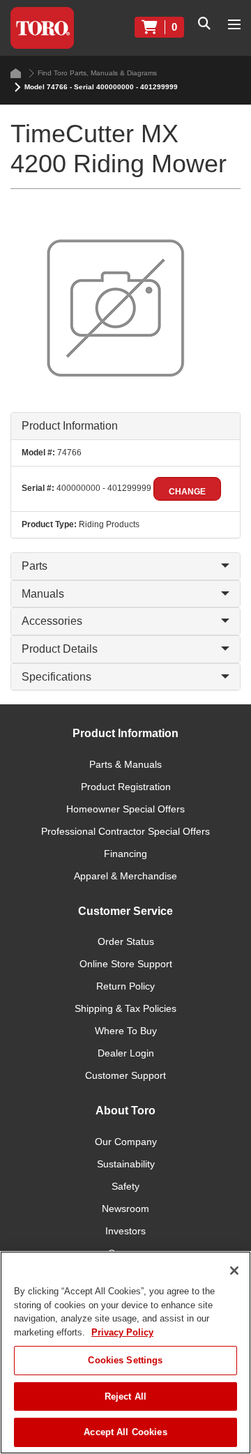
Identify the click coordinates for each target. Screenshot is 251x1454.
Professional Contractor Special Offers (125, 831)
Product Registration (126, 786)
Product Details (60, 649)
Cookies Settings (125, 1360)
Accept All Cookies (125, 1432)
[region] (125, 1352)
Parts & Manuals (125, 764)
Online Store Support (125, 963)
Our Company (126, 1141)
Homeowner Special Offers (125, 809)
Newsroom (125, 1208)
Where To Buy (126, 1030)
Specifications (56, 677)
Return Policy (125, 986)
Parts (34, 566)
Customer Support (125, 1075)
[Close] (234, 1270)
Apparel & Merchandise (125, 875)
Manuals (43, 594)
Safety (125, 1186)
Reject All (125, 1396)
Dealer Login (126, 1053)
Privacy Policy (122, 1332)
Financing (125, 853)
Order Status (126, 941)
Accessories (52, 621)
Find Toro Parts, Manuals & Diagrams (97, 73)
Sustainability (126, 1163)
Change (187, 492)
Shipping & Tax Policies (125, 1008)
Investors (125, 1230)
